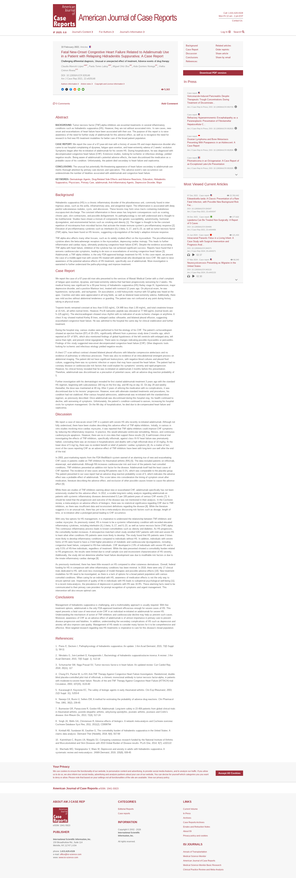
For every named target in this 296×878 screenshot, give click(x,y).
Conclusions (192, 57)
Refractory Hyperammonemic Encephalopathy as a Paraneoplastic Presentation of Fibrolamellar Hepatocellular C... (212, 120)
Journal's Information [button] (131, 31)
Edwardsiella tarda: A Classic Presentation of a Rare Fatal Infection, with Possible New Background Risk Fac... (213, 201)
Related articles (223, 45)
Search (237, 31)
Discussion (191, 53)
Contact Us (237, 21)
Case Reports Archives (193, 822)
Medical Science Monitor (194, 856)
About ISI (187, 831)
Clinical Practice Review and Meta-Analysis (203, 869)
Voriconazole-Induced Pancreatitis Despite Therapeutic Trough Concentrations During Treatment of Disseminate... (208, 99)
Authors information (69, 84)
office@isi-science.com (70, 854)
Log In (224, 31)
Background (192, 45)
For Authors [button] (105, 31)
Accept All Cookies (229, 773)
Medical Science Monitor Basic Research (202, 865)
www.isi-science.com (68, 857)
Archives (187, 818)
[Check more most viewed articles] (236, 279)
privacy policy (163, 777)
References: (192, 61)
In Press (187, 813)
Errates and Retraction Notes (196, 827)
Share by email (223, 57)
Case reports (124, 813)
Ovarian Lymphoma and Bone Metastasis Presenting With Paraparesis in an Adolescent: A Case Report (211, 142)
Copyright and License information (109, 84)
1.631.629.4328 (235, 13)
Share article (222, 53)
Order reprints (222, 49)
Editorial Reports (126, 809)
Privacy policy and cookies (195, 836)
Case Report (192, 49)
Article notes (86, 84)
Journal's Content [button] (82, 31)
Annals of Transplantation (195, 852)
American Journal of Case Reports (199, 861)
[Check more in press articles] (236, 174)
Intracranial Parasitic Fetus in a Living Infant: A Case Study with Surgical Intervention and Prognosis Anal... (210, 241)
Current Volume (190, 809)
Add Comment (169, 103)
